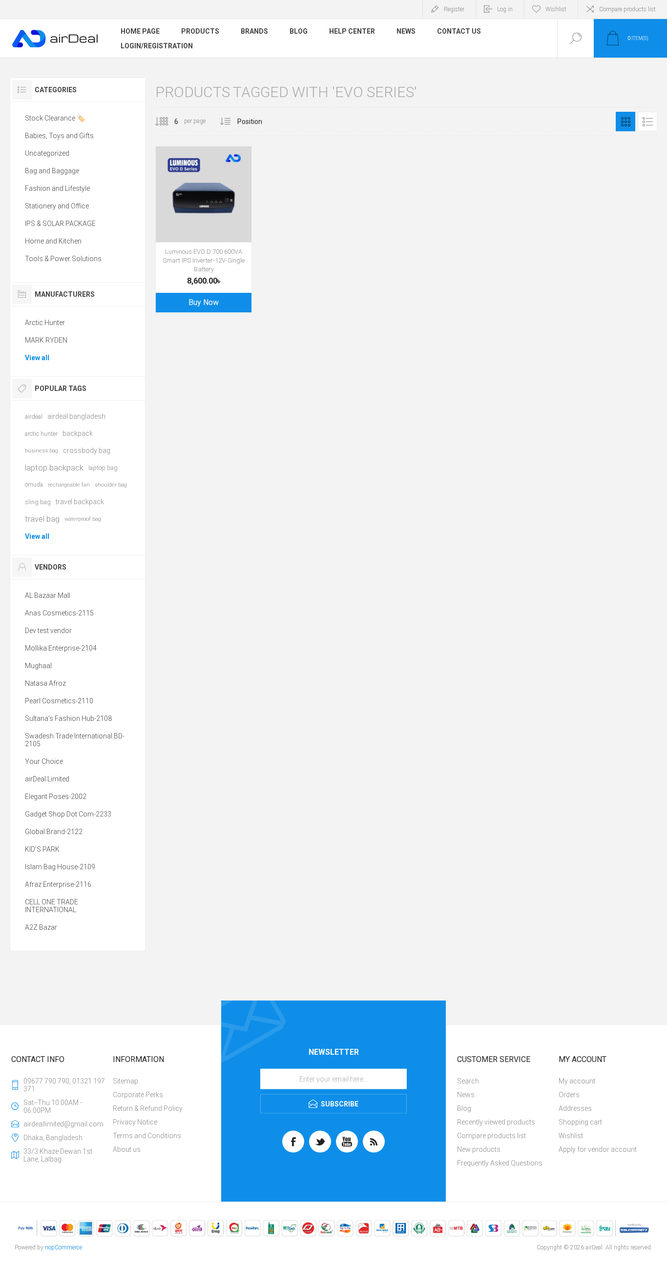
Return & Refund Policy (148, 1108)
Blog (464, 1108)
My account (577, 1081)
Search (468, 1081)
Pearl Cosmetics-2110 (59, 701)
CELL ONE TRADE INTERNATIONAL (51, 906)
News (466, 1095)
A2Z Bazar (41, 927)
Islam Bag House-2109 (60, 867)
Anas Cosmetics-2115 (59, 613)
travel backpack (80, 502)
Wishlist (571, 1136)
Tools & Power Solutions (63, 259)
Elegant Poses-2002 (55, 796)
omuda (34, 484)
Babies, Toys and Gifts (59, 136)
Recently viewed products (496, 1122)
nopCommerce (63, 1247)
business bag (41, 451)
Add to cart (193, 217)
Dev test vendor (48, 630)
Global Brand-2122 (54, 832)
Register (454, 9)
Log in (505, 9)
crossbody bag (86, 450)
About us (127, 1149)
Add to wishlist (215, 217)
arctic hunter (41, 433)
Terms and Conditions (147, 1136)
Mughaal (38, 666)
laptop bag (103, 467)
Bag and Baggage (52, 171)
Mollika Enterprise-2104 (61, 648)
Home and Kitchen (53, 241)
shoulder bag (111, 485)
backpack (78, 433)
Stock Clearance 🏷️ (55, 118)
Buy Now (203, 302)
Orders (569, 1095)
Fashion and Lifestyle (57, 188)
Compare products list (627, 9)
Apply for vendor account (598, 1149)
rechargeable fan (69, 485)
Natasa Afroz (45, 683)
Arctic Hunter (45, 323)
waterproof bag (82, 519)
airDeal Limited (47, 779)
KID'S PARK (42, 849)
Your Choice (44, 761)
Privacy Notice (135, 1122)
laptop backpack (54, 467)
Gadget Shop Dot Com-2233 (68, 814)
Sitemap (125, 1081)
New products (478, 1149)
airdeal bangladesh (76, 416)
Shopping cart (580, 1122)
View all (37, 358)
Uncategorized (47, 153)
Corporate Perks (138, 1095)
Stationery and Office (57, 206)
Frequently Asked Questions (499, 1163)
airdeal (33, 416)
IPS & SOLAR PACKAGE (60, 223)
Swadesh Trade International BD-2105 (75, 740)
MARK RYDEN (46, 340)
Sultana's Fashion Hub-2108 (68, 718)
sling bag (38, 502)
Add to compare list (237, 217)
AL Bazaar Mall (47, 595)
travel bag (42, 519)
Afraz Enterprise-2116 (58, 884)
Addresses (575, 1108)
